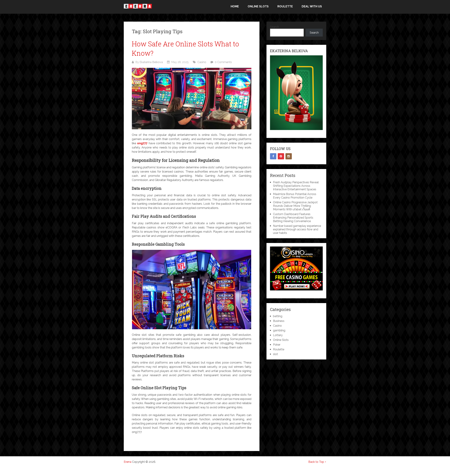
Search (274, 26)
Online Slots (258, 6)
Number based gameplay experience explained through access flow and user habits (297, 229)
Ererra (127, 461)
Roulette (285, 6)
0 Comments (223, 62)
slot (275, 354)
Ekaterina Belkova (151, 62)
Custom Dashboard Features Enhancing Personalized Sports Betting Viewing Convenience (293, 217)
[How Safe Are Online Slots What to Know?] (191, 98)
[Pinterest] (281, 156)
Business (278, 321)
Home (235, 6)
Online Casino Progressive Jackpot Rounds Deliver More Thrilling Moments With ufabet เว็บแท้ (295, 206)
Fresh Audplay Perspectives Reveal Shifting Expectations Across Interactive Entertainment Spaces (296, 186)
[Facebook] (273, 156)
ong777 (142, 143)
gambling (279, 330)
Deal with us (312, 6)
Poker (276, 344)
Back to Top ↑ (317, 461)
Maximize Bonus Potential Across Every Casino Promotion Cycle (294, 195)
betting (277, 316)
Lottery (278, 335)
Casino (201, 62)
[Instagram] (288, 156)
